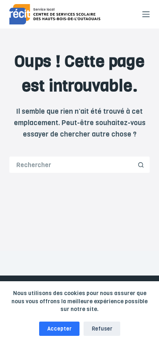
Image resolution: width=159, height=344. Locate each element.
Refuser (102, 328)
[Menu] (146, 14)
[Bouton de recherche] (141, 165)
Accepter (59, 328)
